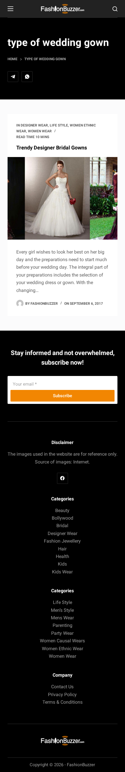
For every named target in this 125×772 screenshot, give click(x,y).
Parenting (62, 625)
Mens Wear (62, 618)
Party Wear (62, 633)
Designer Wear (34, 125)
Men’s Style (62, 610)
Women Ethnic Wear (62, 648)
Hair (62, 549)
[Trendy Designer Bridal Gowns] (62, 198)
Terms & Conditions (62, 702)
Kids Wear (62, 572)
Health (62, 556)
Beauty (62, 510)
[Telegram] (13, 76)
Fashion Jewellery (62, 541)
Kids (62, 564)
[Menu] (10, 9)
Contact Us (62, 686)
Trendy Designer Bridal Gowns (51, 148)
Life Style (59, 125)
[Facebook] (62, 478)
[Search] (114, 8)
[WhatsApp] (27, 76)
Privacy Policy (62, 694)
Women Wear (40, 131)
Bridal (62, 525)
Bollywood (62, 518)
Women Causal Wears (62, 640)
